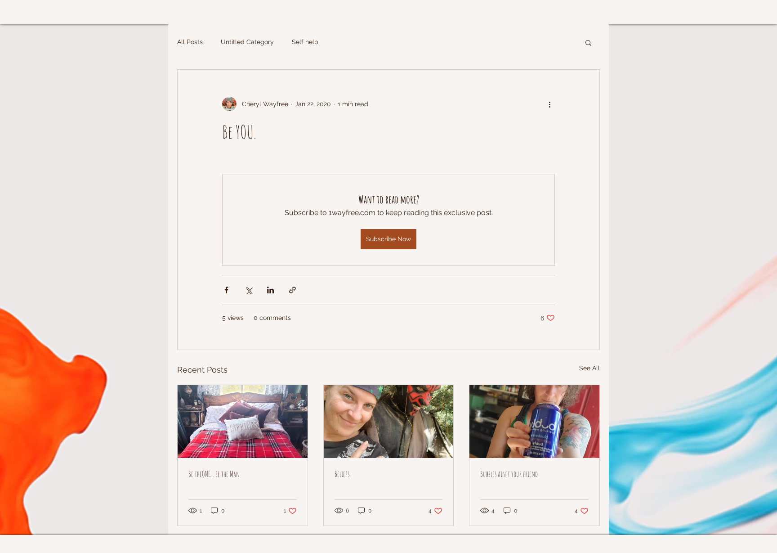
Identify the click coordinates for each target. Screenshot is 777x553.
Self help (305, 41)
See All (589, 368)
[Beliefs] (389, 421)
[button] (588, 42)
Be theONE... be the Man (214, 474)
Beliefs (342, 474)
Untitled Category (247, 41)
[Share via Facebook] (226, 290)
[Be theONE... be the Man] (243, 421)
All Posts (190, 41)
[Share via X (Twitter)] (248, 290)
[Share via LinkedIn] (270, 290)
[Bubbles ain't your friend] (534, 421)
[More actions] (549, 104)
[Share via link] (292, 290)
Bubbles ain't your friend (509, 474)
